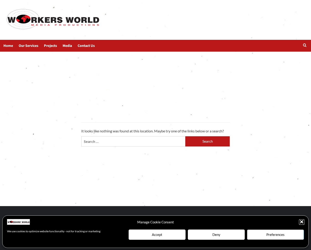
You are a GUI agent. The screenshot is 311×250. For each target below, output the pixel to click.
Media (67, 45)
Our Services (28, 45)
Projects (50, 45)
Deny (216, 234)
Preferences (275, 234)
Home (8, 45)
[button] (301, 222)
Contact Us (86, 45)
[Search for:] (133, 141)
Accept (157, 234)
